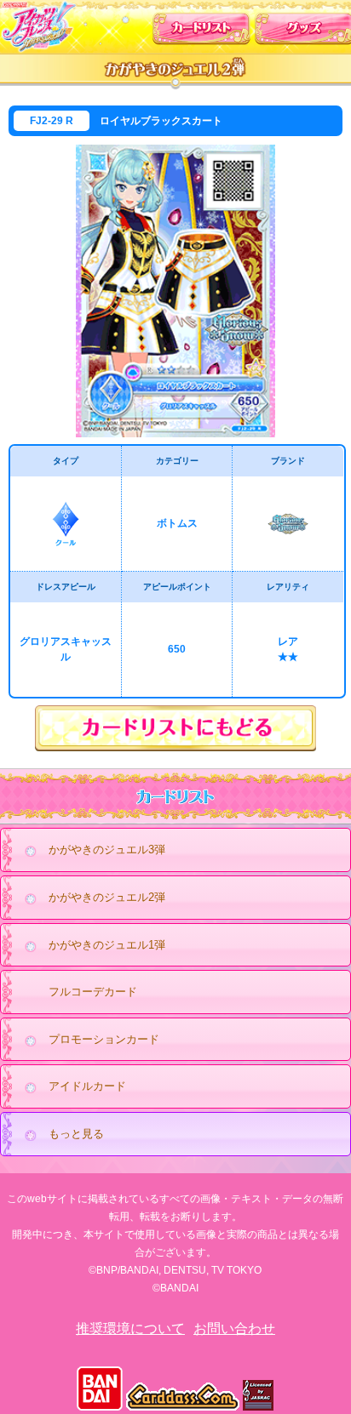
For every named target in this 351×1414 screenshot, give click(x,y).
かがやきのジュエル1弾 (107, 944)
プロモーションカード (104, 1039)
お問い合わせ (234, 1328)
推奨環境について (130, 1328)
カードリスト (201, 24)
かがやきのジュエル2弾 (107, 897)
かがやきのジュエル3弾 (107, 849)
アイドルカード (87, 1086)
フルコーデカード (93, 991)
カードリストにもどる (175, 728)
